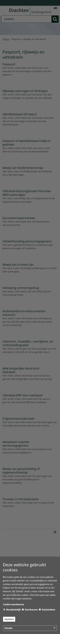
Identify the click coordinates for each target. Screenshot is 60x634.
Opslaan (9, 619)
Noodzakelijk (13, 609)
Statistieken (48, 609)
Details (8, 628)
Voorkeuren (31, 609)
